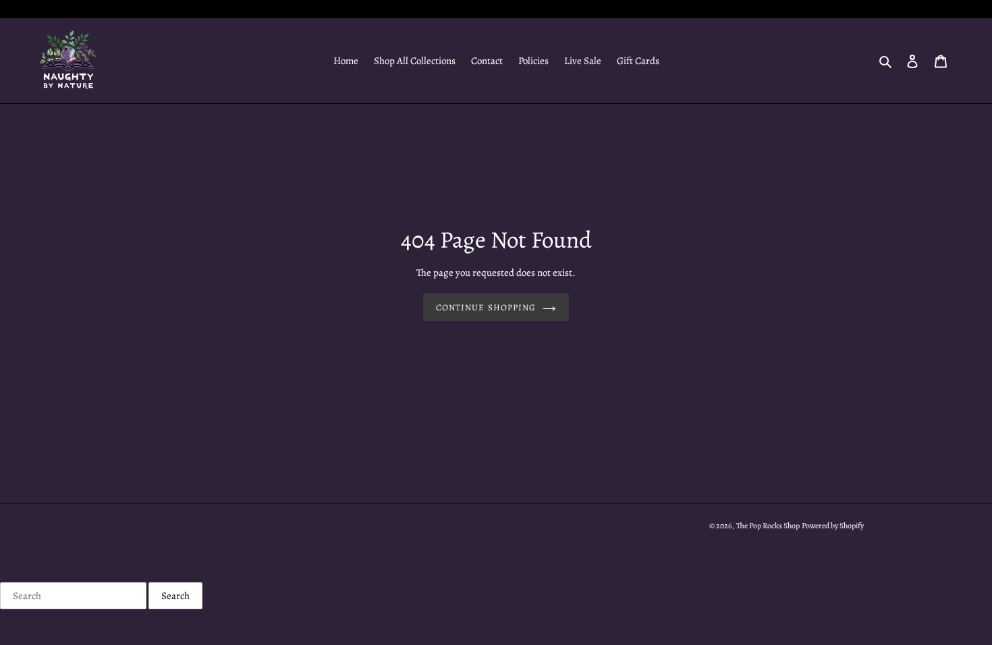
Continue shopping (486, 307)
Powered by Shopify (833, 525)
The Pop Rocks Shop (768, 525)
